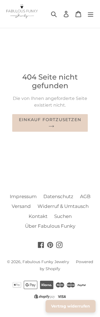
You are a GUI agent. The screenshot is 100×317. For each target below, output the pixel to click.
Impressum (23, 196)
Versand (21, 206)
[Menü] (90, 14)
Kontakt (38, 216)
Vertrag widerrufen (70, 306)
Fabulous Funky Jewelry (45, 261)
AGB (85, 196)
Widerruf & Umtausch (63, 206)
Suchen (63, 216)
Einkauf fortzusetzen (50, 119)
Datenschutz (58, 196)
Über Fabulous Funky (50, 226)
